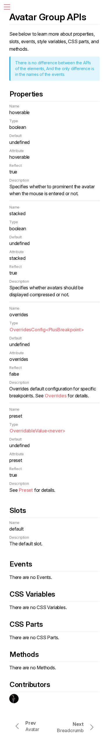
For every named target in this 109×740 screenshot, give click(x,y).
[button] (7, 7)
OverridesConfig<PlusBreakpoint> (47, 329)
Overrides (55, 396)
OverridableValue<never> (37, 431)
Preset (26, 490)
